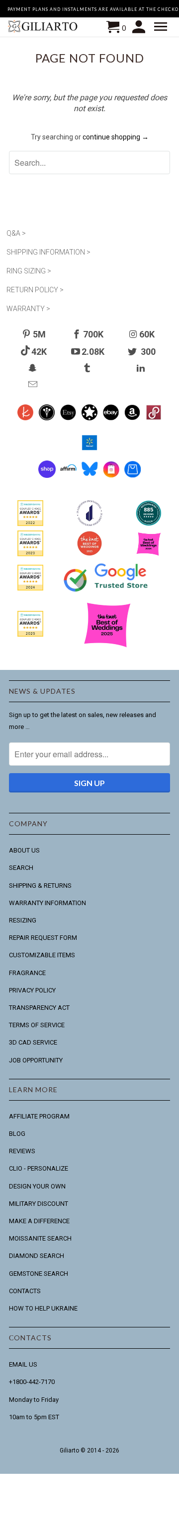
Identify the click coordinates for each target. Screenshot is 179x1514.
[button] (162, 27)
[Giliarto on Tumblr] (88, 368)
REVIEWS (22, 1151)
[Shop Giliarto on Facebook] (132, 475)
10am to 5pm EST (34, 1417)
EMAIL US (23, 1364)
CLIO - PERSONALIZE (38, 1168)
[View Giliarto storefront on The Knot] (89, 554)
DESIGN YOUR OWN (37, 1186)
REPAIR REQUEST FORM (43, 937)
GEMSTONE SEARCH (38, 1273)
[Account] (140, 27)
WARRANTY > (28, 309)
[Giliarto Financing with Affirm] (68, 475)
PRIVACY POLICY (32, 990)
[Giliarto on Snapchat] (33, 368)
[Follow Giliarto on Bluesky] (89, 475)
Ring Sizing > (28, 271)
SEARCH (21, 867)
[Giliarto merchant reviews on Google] (107, 592)
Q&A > (16, 233)
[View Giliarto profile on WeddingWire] (30, 523)
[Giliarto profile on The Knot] (30, 634)
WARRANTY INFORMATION (47, 903)
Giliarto (69, 1450)
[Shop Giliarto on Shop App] (47, 475)
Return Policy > (35, 290)
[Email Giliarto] (33, 384)
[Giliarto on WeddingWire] (47, 418)
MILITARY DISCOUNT (38, 1203)
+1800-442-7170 (32, 1381)
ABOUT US (24, 850)
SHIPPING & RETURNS (40, 885)
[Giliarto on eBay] (111, 418)
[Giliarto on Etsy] (68, 418)
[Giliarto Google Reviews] (89, 418)
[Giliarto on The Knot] (25, 418)
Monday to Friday (34, 1399)
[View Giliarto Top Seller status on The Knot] (149, 554)
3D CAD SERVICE (33, 1042)
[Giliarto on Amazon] (132, 418)
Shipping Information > (48, 252)
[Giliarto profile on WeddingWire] (30, 588)
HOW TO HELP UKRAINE (43, 1308)
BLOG (17, 1133)
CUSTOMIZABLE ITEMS (42, 955)
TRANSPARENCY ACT (39, 1007)
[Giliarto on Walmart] (89, 448)
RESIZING (22, 920)
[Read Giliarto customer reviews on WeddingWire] (149, 523)
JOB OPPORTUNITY (36, 1060)
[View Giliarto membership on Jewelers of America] (89, 523)
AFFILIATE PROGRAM (39, 1116)
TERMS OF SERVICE (37, 1025)
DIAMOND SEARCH (36, 1255)
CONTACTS (25, 1291)
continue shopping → (116, 137)
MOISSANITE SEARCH (40, 1238)
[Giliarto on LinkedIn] (141, 368)
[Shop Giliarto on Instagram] (111, 475)
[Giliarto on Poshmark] (154, 418)
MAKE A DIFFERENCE (39, 1221)
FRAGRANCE (27, 973)
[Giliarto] (43, 27)
